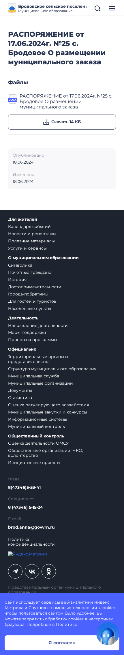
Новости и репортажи (32, 233)
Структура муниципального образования (52, 368)
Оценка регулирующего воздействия (48, 404)
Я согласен (62, 642)
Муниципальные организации (40, 383)
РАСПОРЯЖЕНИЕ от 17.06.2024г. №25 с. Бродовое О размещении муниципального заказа (66, 101)
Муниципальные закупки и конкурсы (47, 412)
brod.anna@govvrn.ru (31, 527)
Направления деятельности (38, 325)
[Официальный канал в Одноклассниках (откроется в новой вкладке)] (49, 571)
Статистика (20, 397)
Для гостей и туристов (32, 301)
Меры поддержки (27, 332)
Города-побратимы (28, 294)
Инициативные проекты (34, 462)
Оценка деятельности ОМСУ (38, 443)
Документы (20, 390)
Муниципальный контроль (36, 426)
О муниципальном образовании (43, 257)
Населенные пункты (29, 308)
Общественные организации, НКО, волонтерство (45, 453)
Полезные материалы (31, 241)
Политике (66, 624)
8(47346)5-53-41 (24, 487)
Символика (20, 265)
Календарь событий (29, 226)
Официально (22, 349)
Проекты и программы (32, 339)
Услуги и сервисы (27, 248)
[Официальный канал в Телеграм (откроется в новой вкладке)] (15, 571)
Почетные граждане (29, 272)
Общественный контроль (36, 436)
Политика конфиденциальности (31, 542)
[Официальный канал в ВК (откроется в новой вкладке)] (32, 571)
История (17, 279)
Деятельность (23, 318)
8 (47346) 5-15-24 (25, 507)
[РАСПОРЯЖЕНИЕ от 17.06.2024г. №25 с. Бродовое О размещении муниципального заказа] (12, 101)
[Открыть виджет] (107, 633)
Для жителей (22, 219)
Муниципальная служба (33, 376)
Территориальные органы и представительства (38, 359)
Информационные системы (37, 419)
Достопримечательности (34, 286)
